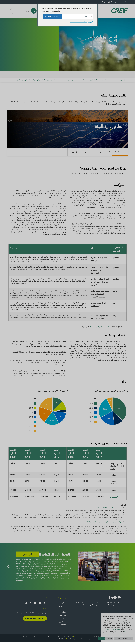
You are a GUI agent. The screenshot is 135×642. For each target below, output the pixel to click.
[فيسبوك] (40, 603)
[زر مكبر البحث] (34, 11)
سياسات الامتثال (27, 636)
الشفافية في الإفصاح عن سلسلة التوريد (55, 636)
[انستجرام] (26, 603)
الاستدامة (63, 615)
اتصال (98, 2)
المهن (124, 2)
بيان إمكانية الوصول (72, 638)
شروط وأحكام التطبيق (38, 636)
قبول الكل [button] (102, 638)
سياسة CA (77, 636)
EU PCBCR (62, 625)
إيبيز (89, 638)
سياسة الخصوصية (85, 636)
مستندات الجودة (82, 638)
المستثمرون (117, 2)
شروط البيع (70, 636)
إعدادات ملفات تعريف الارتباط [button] (123, 638)
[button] (120, 80)
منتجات (63, 609)
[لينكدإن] (30, 603)
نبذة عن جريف (61, 606)
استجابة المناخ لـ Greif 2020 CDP (108, 508)
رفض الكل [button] (109, 638)
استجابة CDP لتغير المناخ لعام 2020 (99, 326)
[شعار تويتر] (45, 603)
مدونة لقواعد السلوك (16, 636)
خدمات (64, 612)
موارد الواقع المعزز (61, 638)
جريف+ (104, 2)
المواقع (110, 2)
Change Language (52, 16)
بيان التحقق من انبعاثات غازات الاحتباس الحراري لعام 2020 (104, 522)
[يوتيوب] (35, 603)
